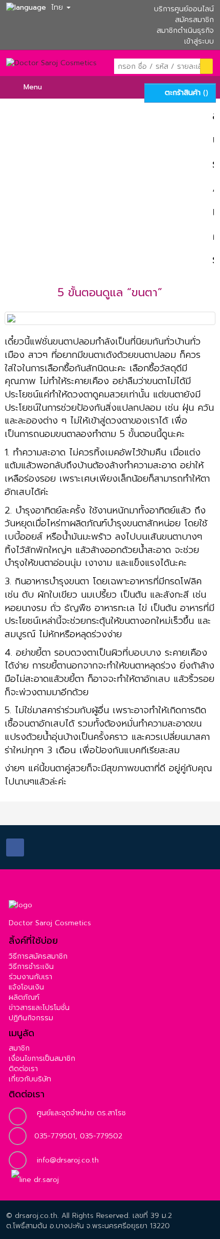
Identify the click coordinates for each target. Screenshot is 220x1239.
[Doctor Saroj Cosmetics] (51, 67)
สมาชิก (19, 1048)
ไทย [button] (57, 7)
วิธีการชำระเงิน (31, 966)
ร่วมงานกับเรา (30, 976)
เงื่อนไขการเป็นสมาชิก (42, 1058)
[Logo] (20, 905)
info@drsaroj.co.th (68, 1160)
